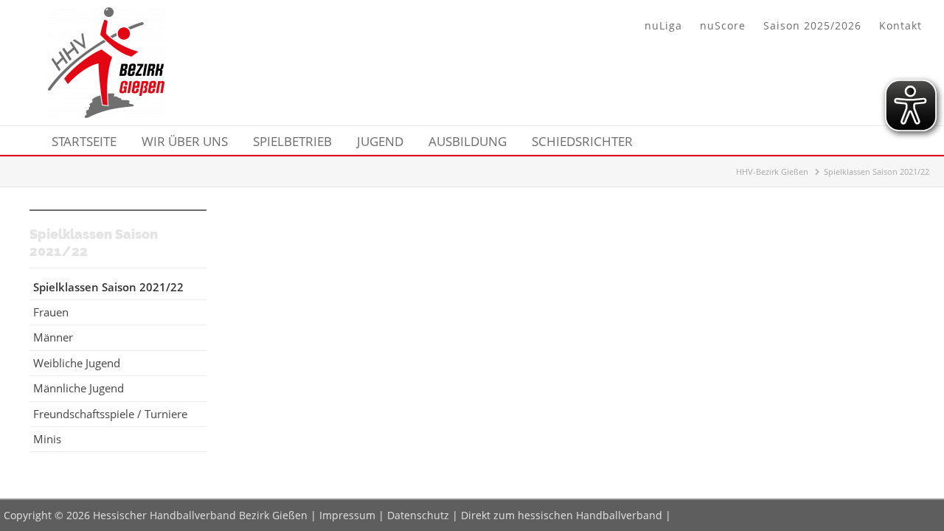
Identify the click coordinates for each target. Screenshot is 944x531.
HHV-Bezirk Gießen (772, 171)
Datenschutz (418, 515)
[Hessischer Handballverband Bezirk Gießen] (106, 113)
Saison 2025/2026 (812, 25)
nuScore (723, 25)
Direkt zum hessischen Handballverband (561, 515)
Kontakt (900, 25)
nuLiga (663, 25)
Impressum (347, 515)
